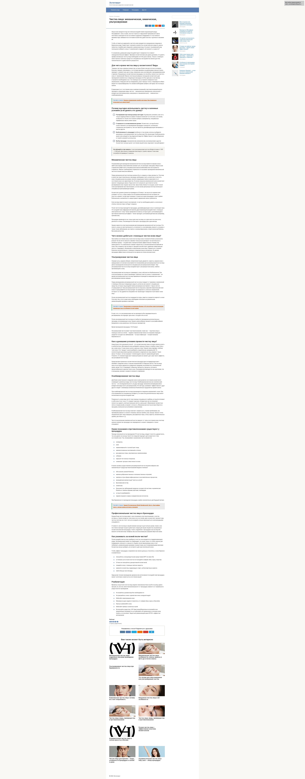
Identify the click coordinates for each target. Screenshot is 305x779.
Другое (144, 10)
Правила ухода (115, 10)
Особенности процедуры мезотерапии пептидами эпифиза (187, 64)
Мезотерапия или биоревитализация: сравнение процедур (186, 23)
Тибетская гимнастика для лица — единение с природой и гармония (187, 56)
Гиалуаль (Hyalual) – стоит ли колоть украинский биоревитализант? (188, 72)
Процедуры (135, 10)
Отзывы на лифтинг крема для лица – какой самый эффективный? (187, 48)
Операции (126, 10)
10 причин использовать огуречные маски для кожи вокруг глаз (187, 39)
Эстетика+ (115, 2)
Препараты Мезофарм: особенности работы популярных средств (186, 31)
